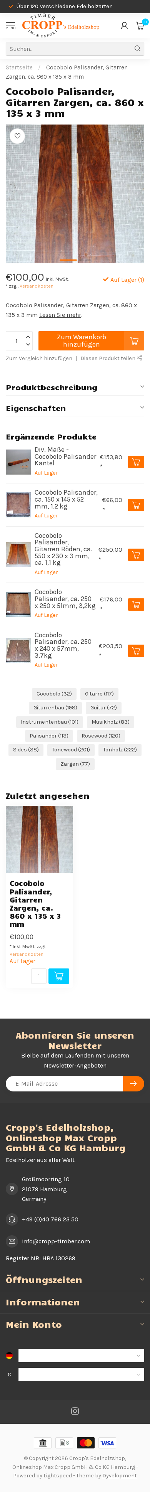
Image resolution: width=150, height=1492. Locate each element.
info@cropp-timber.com (56, 1241)
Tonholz (120, 749)
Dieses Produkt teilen (108, 358)
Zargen (75, 764)
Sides (26, 749)
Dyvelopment (119, 1475)
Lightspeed (57, 1475)
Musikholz (111, 722)
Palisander (49, 736)
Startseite (19, 67)
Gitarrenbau (55, 707)
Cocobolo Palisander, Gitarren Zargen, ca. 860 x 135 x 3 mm (35, 903)
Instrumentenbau (49, 722)
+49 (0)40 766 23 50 (50, 1219)
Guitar (103, 707)
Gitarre (99, 693)
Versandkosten (36, 286)
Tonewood (71, 749)
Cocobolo (54, 693)
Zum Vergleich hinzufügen (39, 358)
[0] (140, 25)
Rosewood (101, 736)
